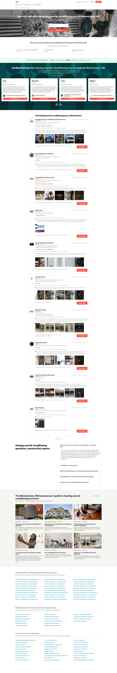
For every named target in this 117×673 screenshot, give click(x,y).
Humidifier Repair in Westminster (22, 619)
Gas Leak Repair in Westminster (51, 616)
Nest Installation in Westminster (51, 619)
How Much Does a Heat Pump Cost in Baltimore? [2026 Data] (28, 524)
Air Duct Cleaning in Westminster (22, 614)
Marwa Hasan (18, 550)
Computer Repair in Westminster (81, 646)
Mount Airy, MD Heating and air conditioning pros (84, 579)
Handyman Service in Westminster (81, 644)
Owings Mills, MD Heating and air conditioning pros (85, 586)
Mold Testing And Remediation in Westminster (84, 660)
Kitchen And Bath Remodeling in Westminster (25, 640)
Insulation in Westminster (50, 614)
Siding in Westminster (49, 651)
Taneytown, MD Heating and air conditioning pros (26, 588)
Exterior (21, 4)
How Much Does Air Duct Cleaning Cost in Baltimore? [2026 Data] (85, 524)
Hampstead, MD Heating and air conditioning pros (26, 581)
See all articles (96, 496)
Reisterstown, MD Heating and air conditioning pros (26, 599)
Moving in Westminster (20, 657)
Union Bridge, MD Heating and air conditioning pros (26, 592)
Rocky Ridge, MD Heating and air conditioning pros (85, 588)
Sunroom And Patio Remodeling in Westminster (84, 653)
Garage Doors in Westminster (50, 649)
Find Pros (58, 30)
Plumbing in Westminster (20, 623)
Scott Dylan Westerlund (50, 521)
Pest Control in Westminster (50, 640)
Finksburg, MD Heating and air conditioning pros (26, 586)
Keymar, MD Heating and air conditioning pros (25, 594)
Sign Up (98, 1)
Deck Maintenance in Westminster (51, 660)
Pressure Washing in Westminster (81, 642)
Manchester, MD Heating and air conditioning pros (26, 584)
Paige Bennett (18, 521)
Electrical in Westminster (20, 621)
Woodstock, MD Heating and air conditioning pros (84, 597)
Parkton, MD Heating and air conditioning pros (84, 590)
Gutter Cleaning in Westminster (80, 649)
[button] (40, 138)
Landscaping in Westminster (21, 651)
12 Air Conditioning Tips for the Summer (55, 552)
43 (67, 436)
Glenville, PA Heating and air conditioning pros (54, 584)
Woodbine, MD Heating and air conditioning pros (55, 597)
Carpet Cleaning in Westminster (51, 646)
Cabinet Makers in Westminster (80, 657)
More (32, 4)
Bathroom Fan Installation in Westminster (83, 614)
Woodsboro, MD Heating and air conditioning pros (55, 581)
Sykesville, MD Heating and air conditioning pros (55, 588)
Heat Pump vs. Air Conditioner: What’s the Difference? (85, 553)
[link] (4, 95)
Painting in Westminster (79, 651)
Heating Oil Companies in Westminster (52, 625)
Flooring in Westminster (49, 642)
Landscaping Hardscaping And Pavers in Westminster (56, 655)
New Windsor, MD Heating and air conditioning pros (26, 579)
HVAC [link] (16, 7)
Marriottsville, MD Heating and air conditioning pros (85, 594)
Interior (17, 4)
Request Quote (82, 147)
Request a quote (15, 98)
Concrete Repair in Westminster (22, 660)
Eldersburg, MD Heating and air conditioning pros (55, 590)
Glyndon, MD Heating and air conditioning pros (54, 579)
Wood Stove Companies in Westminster (53, 621)
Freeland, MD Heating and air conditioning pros (84, 581)
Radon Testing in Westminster (80, 621)
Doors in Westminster (49, 657)
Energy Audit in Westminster (21, 625)
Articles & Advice (37, 4)
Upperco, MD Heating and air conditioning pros (25, 590)
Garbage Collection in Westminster (52, 653)
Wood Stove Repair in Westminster (52, 623)
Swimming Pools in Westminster (22, 655)
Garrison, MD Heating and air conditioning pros (84, 584)
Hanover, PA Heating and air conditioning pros (54, 586)
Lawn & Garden (27, 4)
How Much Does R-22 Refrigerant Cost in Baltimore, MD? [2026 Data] (58, 524)
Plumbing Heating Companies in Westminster (83, 616)
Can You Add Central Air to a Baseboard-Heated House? (28, 553)
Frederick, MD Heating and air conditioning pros (54, 594)
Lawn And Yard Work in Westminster (23, 646)
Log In (92, 1)
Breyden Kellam (77, 550)
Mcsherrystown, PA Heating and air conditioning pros (56, 592)
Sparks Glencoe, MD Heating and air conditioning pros (85, 592)
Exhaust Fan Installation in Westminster (82, 619)
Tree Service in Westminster (21, 642)
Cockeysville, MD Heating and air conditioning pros (85, 599)
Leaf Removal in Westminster (80, 655)
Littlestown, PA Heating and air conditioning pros (26, 597)
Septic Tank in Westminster (21, 653)
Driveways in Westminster (79, 640)
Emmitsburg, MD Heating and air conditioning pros (55, 599)
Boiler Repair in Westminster (21, 616)
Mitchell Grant (77, 521)
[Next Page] (71, 437)
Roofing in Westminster (20, 644)
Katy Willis (47, 550)
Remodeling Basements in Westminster (53, 644)
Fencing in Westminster (20, 649)
